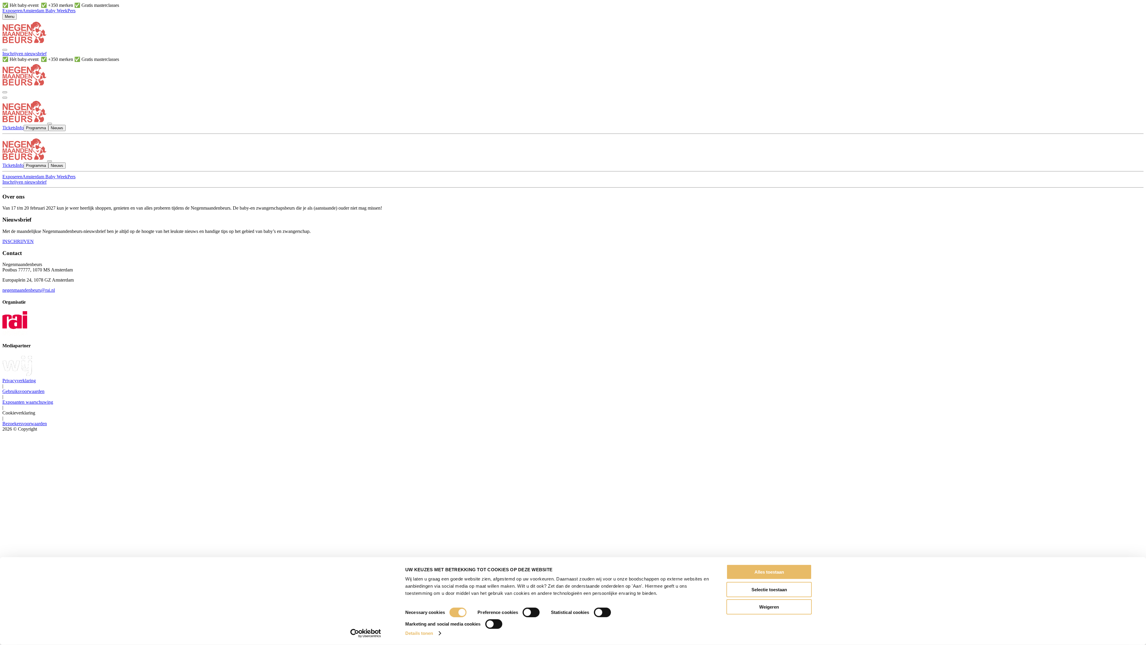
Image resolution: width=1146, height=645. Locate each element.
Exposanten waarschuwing (27, 402)
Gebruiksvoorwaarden (23, 391)
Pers (71, 10)
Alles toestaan (769, 572)
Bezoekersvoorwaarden (24, 423)
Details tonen (419, 633)
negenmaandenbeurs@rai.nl (28, 290)
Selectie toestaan (769, 589)
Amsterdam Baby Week (44, 10)
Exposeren (12, 10)
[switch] (531, 612)
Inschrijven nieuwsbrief (24, 53)
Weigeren (769, 606)
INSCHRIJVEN (18, 241)
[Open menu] (4, 98)
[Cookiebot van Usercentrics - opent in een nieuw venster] (366, 633)
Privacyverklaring (19, 380)
